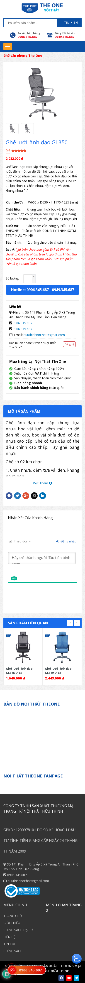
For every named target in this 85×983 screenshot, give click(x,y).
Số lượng (12, 278)
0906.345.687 (22, 323)
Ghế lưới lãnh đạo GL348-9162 (19, 670)
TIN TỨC (9, 944)
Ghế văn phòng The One (22, 55)
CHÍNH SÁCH (12, 951)
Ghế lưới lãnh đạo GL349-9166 (58, 670)
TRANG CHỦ (12, 916)
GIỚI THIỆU (11, 923)
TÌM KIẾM (70, 23)
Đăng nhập (68, 541)
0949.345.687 (63, 289)
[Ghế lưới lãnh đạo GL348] (23, 647)
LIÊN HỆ (9, 937)
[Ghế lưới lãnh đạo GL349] (62, 647)
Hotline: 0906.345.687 (30, 289)
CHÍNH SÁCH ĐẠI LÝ (18, 930)
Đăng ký (69, 344)
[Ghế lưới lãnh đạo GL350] (12, 128)
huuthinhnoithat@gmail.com (44, 335)
